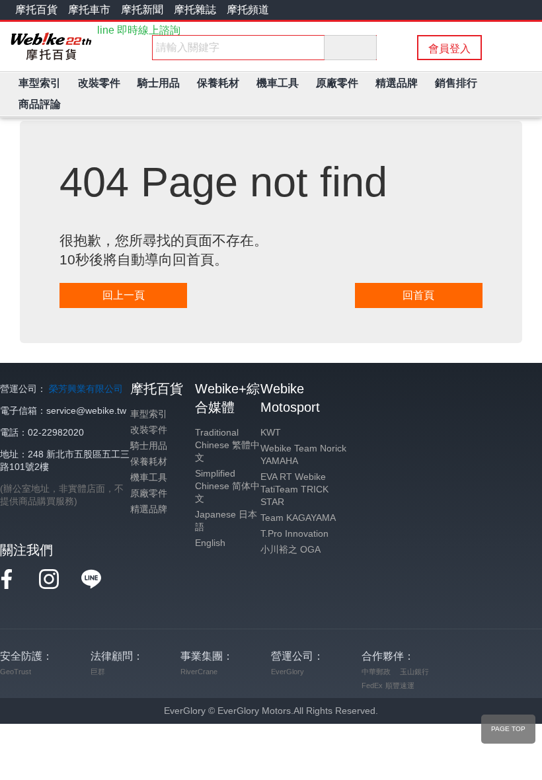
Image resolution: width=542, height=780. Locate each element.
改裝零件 (148, 430)
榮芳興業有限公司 (86, 389)
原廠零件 (148, 493)
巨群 (98, 672)
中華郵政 (376, 672)
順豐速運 (399, 685)
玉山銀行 (414, 672)
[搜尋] (350, 47)
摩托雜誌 (195, 9)
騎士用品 (148, 446)
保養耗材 (148, 462)
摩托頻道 (248, 9)
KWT (270, 433)
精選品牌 (148, 509)
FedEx (372, 685)
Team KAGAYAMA (298, 518)
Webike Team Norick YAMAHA (303, 455)
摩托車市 (89, 9)
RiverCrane (198, 672)
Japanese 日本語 (226, 521)
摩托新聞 (142, 9)
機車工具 (148, 478)
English (210, 543)
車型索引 (148, 414)
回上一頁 (123, 295)
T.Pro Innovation (294, 534)
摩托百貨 (36, 9)
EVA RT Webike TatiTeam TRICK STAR (294, 489)
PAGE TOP (508, 728)
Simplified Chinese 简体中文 (227, 486)
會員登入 (449, 48)
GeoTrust (15, 672)
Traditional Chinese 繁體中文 (227, 445)
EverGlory (287, 672)
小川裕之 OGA (290, 550)
